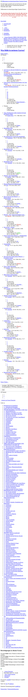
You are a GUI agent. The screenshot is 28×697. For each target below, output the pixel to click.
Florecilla (9, 353)
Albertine (19, 318)
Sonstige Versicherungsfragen (11, 86)
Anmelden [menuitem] (6, 29)
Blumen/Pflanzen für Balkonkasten (12, 184)
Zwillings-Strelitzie (8, 351)
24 (7, 97)
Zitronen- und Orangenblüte (11, 175)
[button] (4, 60)
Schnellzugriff (7, 23)
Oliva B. (8, 72)
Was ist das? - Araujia (9, 227)
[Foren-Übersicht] (14, 1)
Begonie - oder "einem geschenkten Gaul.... (14, 214)
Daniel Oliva (10, 115)
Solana (18, 125)
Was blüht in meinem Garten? (13, 50)
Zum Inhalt (3, 21)
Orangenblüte (7, 244)
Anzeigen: (4, 385)
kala (8, 245)
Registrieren (7, 34)
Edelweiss (6, 329)
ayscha (8, 322)
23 (7, 96)
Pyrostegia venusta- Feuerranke (11, 206)
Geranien (6, 287)
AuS (7, 185)
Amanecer (9, 259)
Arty (7, 683)
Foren (5, 25)
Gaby (18, 212)
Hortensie (6, 359)
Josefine (9, 177)
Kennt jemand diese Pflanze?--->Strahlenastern (15, 235)
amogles (8, 267)
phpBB (8, 679)
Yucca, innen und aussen (10, 266)
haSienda (9, 361)
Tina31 (9, 228)
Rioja (18, 369)
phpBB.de (17, 686)
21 (7, 93)
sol (17, 241)
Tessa (18, 181)
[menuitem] (5, 27)
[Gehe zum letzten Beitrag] (21, 79)
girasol (18, 133)
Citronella (9, 129)
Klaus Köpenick (21, 102)
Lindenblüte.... (7, 320)
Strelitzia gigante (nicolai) (10, 295)
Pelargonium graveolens (10, 337)
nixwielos (19, 284)
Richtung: (14, 386)
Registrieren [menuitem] (7, 30)
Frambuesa (10, 138)
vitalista (18, 172)
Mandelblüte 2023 (8, 128)
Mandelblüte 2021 (8, 161)
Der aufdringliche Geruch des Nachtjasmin (14, 136)
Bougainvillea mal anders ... (10, 372)
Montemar (19, 292)
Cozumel (8, 288)
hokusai (18, 357)
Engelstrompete (7, 308)
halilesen (11, 683)
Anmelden (6, 33)
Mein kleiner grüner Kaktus (10, 274)
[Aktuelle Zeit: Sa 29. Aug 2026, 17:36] (4, 44)
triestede (19, 348)
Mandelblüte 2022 (8, 149)
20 (7, 92)
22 (7, 95)
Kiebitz (9, 199)
